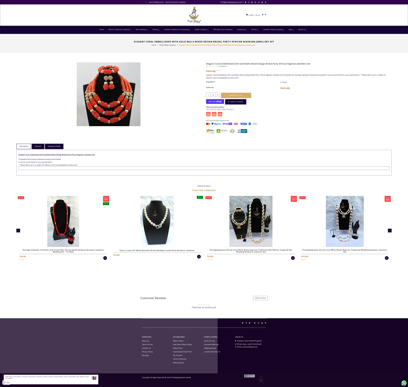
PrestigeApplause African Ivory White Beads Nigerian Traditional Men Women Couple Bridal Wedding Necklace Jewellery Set (251, 251)
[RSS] (265, 2)
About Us (145, 341)
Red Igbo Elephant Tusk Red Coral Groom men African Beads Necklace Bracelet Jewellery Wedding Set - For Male (63, 251)
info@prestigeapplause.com (232, 2)
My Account (178, 355)
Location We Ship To (212, 352)
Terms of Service (179, 359)
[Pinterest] (252, 2)
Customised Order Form (182, 352)
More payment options (215, 107)
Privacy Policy (147, 352)
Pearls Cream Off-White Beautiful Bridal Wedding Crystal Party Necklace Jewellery (157, 250)
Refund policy (178, 363)
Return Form (178, 348)
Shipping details (54, 146)
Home (154, 45)
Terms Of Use (147, 345)
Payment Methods (211, 345)
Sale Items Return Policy (182, 345)
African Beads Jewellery (167, 45)
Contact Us (146, 348)
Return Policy (178, 341)
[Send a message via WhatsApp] (404, 383)
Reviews (38, 146)
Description (23, 146)
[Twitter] (246, 2)
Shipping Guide (210, 348)
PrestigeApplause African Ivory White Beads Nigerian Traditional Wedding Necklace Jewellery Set (344, 251)
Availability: (210, 82)
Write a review (260, 298)
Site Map (145, 355)
